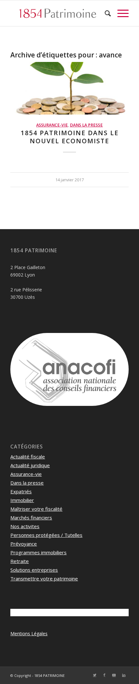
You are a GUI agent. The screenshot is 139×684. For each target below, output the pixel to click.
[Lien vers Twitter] (95, 675)
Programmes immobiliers (38, 552)
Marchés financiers (31, 517)
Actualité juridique (30, 465)
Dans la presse (86, 125)
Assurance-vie (52, 125)
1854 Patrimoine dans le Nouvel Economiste (70, 136)
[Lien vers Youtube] (114, 675)
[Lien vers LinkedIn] (124, 675)
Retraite (19, 561)
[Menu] (120, 13)
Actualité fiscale (27, 456)
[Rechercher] (104, 13)
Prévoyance (23, 543)
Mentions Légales (29, 633)
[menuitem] (104, 13)
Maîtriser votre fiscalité (36, 509)
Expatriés (21, 491)
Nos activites (24, 526)
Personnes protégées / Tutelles (46, 535)
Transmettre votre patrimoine (44, 578)
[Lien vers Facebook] (104, 675)
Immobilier (22, 500)
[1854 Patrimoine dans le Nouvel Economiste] (69, 88)
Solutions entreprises (34, 570)
